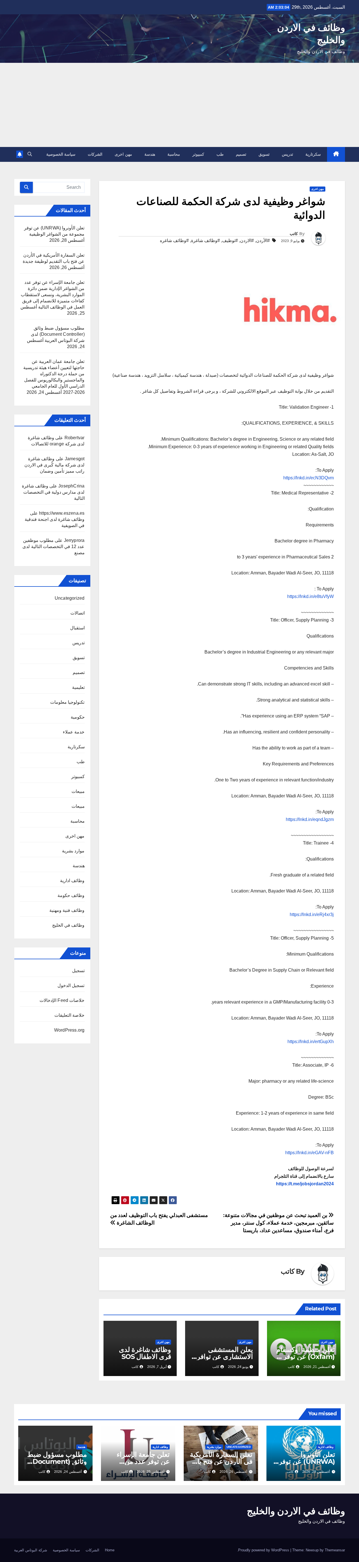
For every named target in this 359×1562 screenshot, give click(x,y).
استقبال (77, 627)
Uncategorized (70, 598)
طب (220, 154)
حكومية (78, 717)
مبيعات (78, 791)
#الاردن (247, 240)
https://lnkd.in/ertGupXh (310, 1041)
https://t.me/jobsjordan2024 (305, 1183)
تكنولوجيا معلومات (67, 702)
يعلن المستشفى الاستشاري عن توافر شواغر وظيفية (225, 1356)
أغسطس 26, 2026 (233, 1472)
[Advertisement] (179, 105)
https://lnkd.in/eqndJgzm (310, 819)
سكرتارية (313, 154)
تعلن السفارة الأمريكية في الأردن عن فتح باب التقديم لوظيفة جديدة (221, 1461)
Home (109, 1550)
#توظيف (230, 240)
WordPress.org (69, 1030)
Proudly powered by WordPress (264, 1550)
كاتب (294, 233)
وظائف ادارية (72, 880)
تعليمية (78, 687)
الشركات (95, 154)
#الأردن (263, 240)
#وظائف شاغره (174, 240)
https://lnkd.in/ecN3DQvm (308, 477)
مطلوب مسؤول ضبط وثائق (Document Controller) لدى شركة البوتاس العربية (57, 334)
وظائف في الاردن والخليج (296, 1511)
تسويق (264, 154)
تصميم (241, 154)
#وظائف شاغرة (205, 240)
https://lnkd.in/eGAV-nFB (309, 1152)
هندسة (149, 154)
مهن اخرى (123, 154)
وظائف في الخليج (68, 925)
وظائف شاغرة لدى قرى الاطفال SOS (145, 1353)
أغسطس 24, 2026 (68, 1472)
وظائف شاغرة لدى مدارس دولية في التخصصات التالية (53, 492)
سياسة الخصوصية (61, 154)
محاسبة (173, 154)
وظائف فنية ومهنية (66, 910)
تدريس (287, 154)
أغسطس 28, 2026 (316, 1472)
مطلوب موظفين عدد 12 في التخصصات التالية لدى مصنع (53, 546)
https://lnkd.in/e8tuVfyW (310, 596)
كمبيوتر (198, 154)
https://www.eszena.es (61, 513)
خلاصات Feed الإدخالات (62, 1000)
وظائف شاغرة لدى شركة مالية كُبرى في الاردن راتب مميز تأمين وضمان (54, 464)
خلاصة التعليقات (69, 1015)
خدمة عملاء (73, 732)
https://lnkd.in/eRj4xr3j (312, 914)
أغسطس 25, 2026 (150, 1472)
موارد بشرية (73, 850)
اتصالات (77, 613)
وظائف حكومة (70, 895)
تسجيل (78, 970)
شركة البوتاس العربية (30, 1550)
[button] (29, 154)
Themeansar (335, 1550)
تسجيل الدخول (70, 985)
